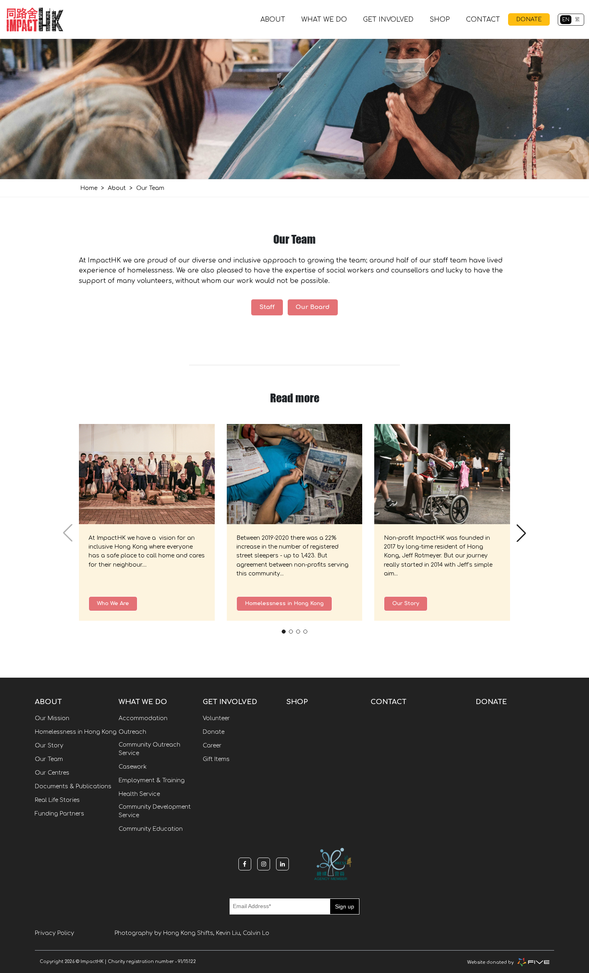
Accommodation (143, 718)
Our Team (49, 759)
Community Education (151, 829)
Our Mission (52, 718)
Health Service (139, 794)
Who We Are (113, 603)
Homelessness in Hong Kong (284, 603)
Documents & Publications (73, 786)
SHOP (440, 19)
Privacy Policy (54, 933)
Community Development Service (155, 811)
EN (565, 19)
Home (88, 188)
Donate (213, 732)
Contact (483, 19)
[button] (284, 632)
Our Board (313, 307)
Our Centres (52, 773)
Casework (133, 767)
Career (212, 746)
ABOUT (272, 19)
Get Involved (388, 19)
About (117, 188)
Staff (267, 307)
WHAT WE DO (324, 19)
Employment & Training (152, 780)
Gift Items (216, 759)
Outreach (132, 732)
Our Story (405, 603)
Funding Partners (59, 814)
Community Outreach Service (149, 749)
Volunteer (216, 718)
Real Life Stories (57, 800)
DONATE (529, 19)
